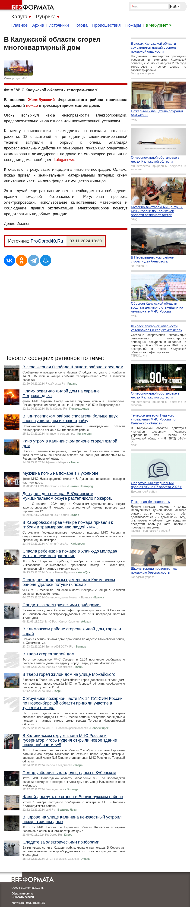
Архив (38, 25)
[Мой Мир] (45, 260)
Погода (80, 25)
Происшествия (106, 25)
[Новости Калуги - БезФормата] (28, 6)
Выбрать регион (23, 897)
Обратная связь (22, 893)
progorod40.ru (21, 78)
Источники (59, 25)
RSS (42, 902)
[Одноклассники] (21, 260)
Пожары (133, 25)
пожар (32, 105)
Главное (19, 25)
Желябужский (41, 100)
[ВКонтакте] (9, 260)
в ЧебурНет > (159, 25)
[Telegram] (33, 260)
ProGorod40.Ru (47, 240)
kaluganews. (64, 160)
